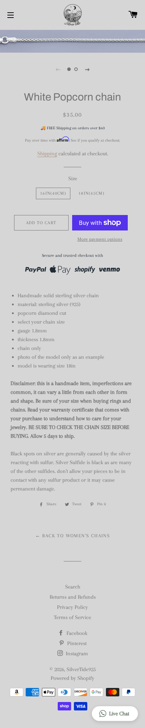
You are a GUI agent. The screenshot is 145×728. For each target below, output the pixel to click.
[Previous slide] (57, 69)
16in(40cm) (53, 193)
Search (72, 587)
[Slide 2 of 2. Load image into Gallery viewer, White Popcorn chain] (76, 69)
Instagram (76, 653)
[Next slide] (87, 69)
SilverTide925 (81, 669)
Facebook (76, 633)
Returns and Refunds (73, 597)
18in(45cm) (91, 193)
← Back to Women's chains (72, 535)
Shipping (47, 153)
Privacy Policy (72, 607)
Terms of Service (72, 617)
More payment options (99, 239)
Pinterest (76, 643)
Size (72, 178)
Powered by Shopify (72, 678)
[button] (115, 713)
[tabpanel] (72, 40)
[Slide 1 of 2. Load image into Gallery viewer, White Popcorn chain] (68, 69)
